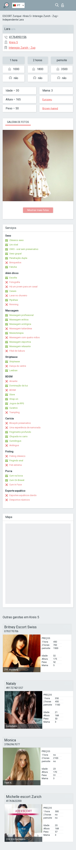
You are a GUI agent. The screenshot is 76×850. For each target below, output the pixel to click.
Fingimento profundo (20, 432)
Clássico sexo (16, 240)
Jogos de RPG (16, 403)
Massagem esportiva (20, 342)
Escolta (13, 277)
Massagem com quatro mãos (24, 337)
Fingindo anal (16, 460)
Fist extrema (15, 465)
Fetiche (13, 267)
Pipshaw (13, 300)
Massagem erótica (18, 319)
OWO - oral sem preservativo (23, 249)
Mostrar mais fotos (38, 210)
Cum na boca (16, 475)
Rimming (13, 304)
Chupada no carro (18, 436)
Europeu (47, 99)
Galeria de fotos (18, 122)
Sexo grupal (15, 253)
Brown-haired (50, 108)
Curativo (13, 408)
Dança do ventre (17, 366)
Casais (12, 291)
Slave (12, 394)
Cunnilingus (15, 441)
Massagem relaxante (20, 346)
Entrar (63, 4)
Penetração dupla (18, 258)
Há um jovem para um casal (23, 286)
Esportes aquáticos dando (23, 495)
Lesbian (13, 370)
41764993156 (18, 37)
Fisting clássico (17, 456)
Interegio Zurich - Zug (45, 16)
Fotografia (14, 282)
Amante (13, 381)
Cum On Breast (16, 480)
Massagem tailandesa (20, 328)
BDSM (12, 390)
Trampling (14, 412)
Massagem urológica (20, 324)
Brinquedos (15, 262)
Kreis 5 (27, 16)
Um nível (13, 244)
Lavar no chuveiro (18, 295)
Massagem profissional (21, 315)
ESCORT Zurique (12, 16)
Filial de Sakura (17, 350)
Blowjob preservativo (20, 423)
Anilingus (14, 445)
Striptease (14, 361)
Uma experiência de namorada (24, 427)
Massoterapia (16, 333)
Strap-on (13, 399)
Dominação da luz (18, 385)
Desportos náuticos (19, 499)
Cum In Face (15, 484)
